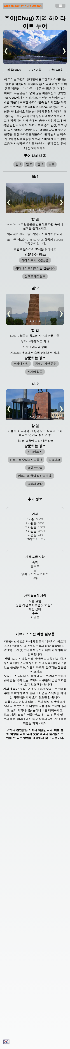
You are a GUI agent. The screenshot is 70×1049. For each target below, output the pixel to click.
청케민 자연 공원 (46, 363)
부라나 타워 (21, 363)
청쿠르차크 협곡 (35, 276)
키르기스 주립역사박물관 (26, 459)
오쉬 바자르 (35, 467)
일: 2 (29, 164)
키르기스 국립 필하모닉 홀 (35, 475)
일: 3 (40, 164)
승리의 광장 (35, 483)
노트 (51, 164)
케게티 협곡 (35, 371)
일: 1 (18, 164)
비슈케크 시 (35, 451)
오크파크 (54, 459)
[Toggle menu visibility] (60, 6)
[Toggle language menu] (6, 1041)
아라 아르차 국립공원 (35, 260)
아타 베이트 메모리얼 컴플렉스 (35, 268)
